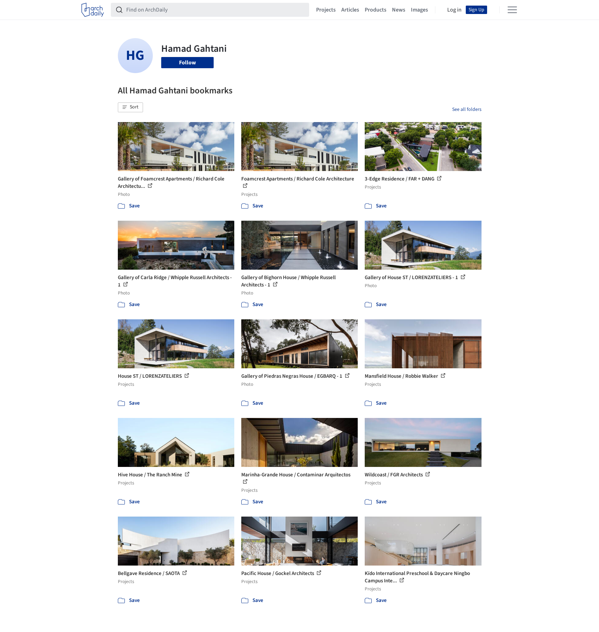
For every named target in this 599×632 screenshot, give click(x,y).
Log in (454, 10)
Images (419, 10)
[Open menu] (512, 9)
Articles (350, 10)
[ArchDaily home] (92, 10)
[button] (130, 107)
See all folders (467, 109)
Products (375, 10)
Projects (326, 10)
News (398, 10)
